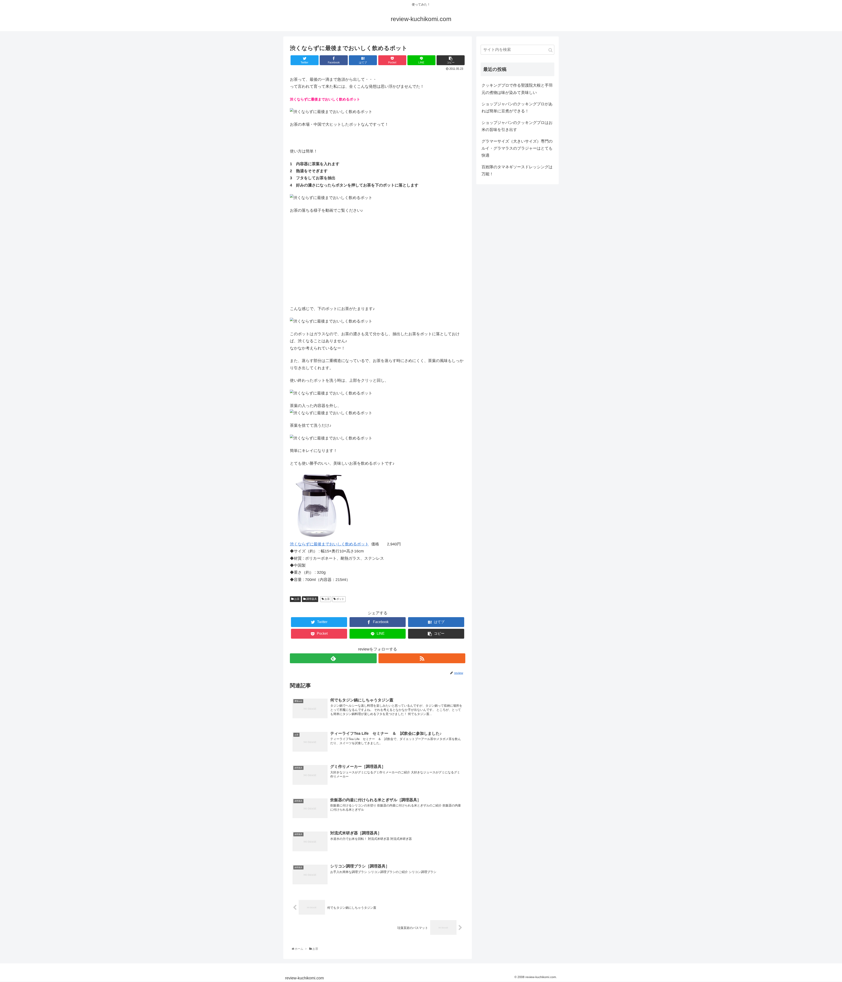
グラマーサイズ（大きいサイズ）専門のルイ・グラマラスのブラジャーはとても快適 (517, 148)
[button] (550, 50)
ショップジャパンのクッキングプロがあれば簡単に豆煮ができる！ (517, 107)
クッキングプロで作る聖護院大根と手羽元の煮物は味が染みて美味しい (517, 89)
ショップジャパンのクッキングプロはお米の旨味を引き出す (517, 126)
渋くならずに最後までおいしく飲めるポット (329, 544)
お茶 (297, 598)
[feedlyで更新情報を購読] (333, 658)
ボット (340, 598)
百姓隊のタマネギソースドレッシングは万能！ (517, 170)
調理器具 (311, 598)
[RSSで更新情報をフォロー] (421, 658)
